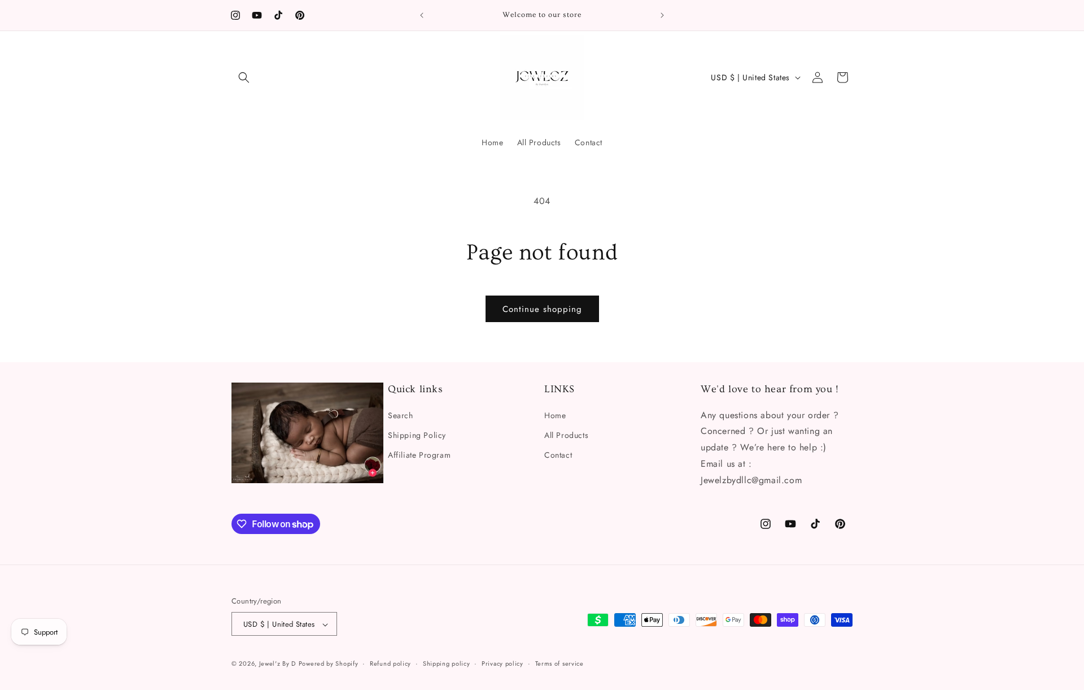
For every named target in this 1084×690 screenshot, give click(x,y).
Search (400, 414)
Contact (558, 454)
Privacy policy (502, 663)
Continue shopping (542, 309)
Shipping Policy (417, 434)
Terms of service (559, 663)
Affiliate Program (419, 454)
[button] (243, 77)
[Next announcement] (662, 15)
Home (555, 414)
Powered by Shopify (329, 664)
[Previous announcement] (421, 15)
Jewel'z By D (277, 664)
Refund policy (390, 663)
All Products (566, 434)
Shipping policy (446, 663)
